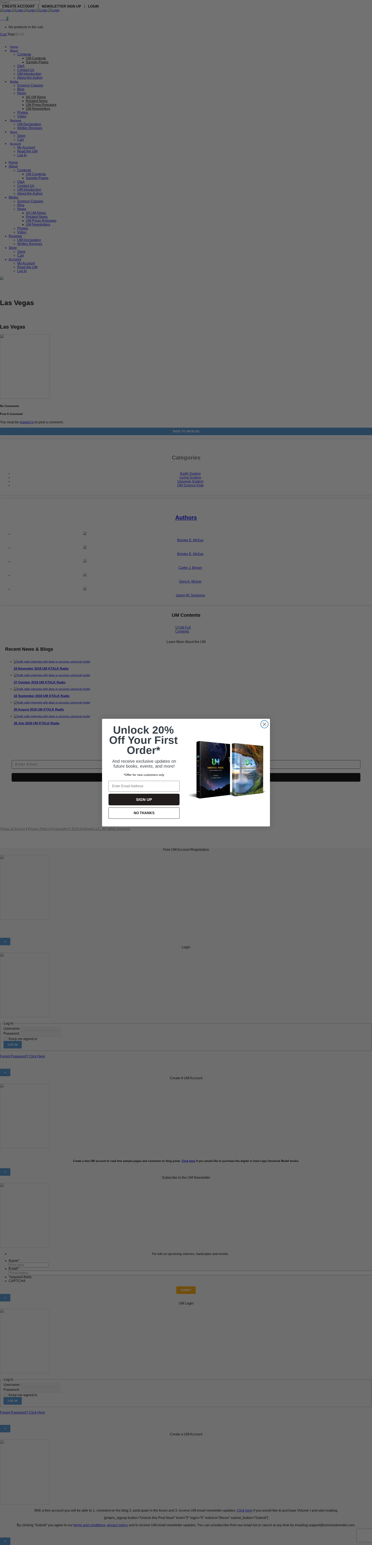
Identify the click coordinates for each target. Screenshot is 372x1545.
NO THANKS (144, 813)
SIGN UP (144, 799)
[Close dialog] (264, 724)
